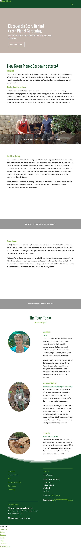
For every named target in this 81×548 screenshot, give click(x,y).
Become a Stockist (14, 482)
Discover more (16, 44)
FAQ (9, 478)
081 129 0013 (55, 495)
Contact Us (12, 486)
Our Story (11, 489)
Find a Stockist (13, 474)
